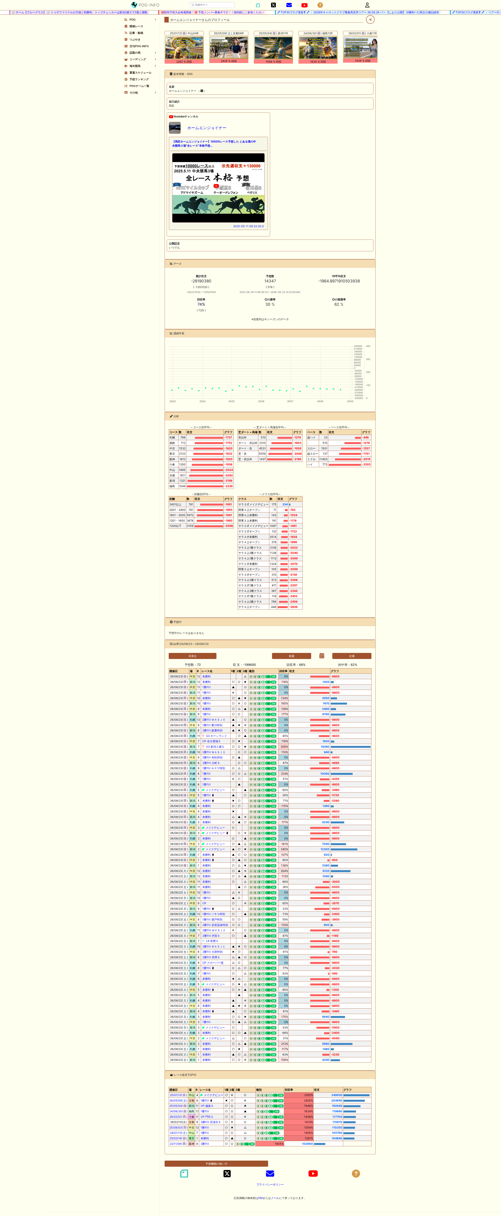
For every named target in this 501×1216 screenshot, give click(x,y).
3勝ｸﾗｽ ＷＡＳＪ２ (213, 930)
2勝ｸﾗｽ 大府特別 (212, 951)
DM (260, 1198)
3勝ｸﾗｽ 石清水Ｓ (210, 1122)
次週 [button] (352, 656)
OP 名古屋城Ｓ (211, 741)
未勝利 (206, 676)
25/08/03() (178, 1127)
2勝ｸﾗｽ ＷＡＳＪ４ (213, 719)
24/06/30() (178, 1111)
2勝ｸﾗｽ (204, 1143)
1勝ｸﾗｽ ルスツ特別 (213, 768)
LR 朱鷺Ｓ (211, 941)
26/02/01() (178, 1116)
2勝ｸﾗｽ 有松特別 (212, 757)
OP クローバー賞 (212, 962)
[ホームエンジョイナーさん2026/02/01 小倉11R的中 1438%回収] (362, 47)
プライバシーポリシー (270, 1184)
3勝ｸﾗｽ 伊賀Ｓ (211, 935)
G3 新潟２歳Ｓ (214, 746)
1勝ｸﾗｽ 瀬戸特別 (212, 919)
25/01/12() (178, 1095)
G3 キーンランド (216, 735)
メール (275, 1198)
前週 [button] (291, 656)
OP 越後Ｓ (207, 1105)
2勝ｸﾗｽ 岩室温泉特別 (215, 925)
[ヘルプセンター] (320, 5)
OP (204, 903)
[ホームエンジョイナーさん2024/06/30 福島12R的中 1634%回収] (318, 47)
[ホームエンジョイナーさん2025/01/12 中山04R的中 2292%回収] (184, 47)
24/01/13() (178, 1132)
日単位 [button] (192, 656)
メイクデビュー (215, 789)
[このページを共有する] (370, 19)
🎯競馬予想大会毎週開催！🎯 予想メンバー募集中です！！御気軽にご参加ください (188, 12)
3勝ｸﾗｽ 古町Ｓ (211, 762)
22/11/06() (178, 1143)
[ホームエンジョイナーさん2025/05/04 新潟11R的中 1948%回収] (273, 47)
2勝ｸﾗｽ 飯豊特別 (212, 730)
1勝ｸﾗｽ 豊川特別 (212, 725)
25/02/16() (178, 1138)
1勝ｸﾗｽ (206, 687)
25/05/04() (178, 1105)
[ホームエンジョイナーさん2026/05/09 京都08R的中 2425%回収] (228, 47)
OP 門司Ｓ (207, 1116)
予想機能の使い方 (216, 1163)
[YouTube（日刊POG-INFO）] (304, 5)
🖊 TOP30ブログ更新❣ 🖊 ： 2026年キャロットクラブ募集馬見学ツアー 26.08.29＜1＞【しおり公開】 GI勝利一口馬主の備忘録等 (334, 12)
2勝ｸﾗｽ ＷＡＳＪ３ (213, 752)
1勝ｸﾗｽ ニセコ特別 (213, 914)
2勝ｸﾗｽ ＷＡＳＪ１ (213, 946)
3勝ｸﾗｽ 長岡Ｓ (211, 957)
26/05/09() (178, 1100)
